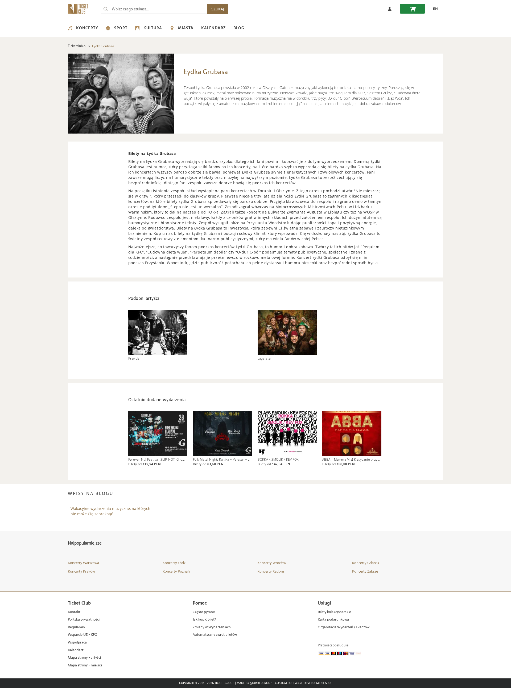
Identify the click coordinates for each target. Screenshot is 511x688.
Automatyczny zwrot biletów (215, 634)
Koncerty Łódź (174, 562)
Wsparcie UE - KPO (82, 634)
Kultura (152, 28)
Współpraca (77, 642)
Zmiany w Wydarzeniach (212, 627)
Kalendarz (213, 28)
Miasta (185, 28)
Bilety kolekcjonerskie (334, 612)
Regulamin (76, 627)
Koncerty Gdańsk (365, 562)
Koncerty (87, 28)
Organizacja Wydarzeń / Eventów (343, 627)
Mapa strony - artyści (84, 657)
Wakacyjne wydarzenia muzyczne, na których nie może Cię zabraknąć (110, 511)
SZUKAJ (217, 8)
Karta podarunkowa (333, 619)
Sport (120, 28)
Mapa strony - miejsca (85, 665)
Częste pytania (204, 612)
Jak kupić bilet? (204, 619)
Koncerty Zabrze (365, 571)
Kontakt (74, 612)
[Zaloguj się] (389, 9)
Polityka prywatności (84, 619)
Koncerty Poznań (176, 571)
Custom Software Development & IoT (303, 683)
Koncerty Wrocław (271, 562)
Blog (238, 28)
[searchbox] (154, 9)
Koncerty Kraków (81, 571)
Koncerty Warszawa (83, 562)
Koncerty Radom (270, 571)
